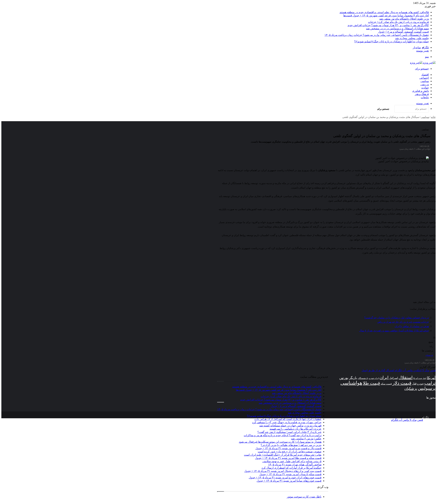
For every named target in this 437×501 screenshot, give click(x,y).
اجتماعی (424, 77)
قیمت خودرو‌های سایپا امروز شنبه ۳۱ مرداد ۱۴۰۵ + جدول (289, 480)
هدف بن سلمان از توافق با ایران (411, 326)
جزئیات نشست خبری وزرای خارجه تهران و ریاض (403, 321)
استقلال (406, 377)
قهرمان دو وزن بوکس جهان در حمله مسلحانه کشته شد (290, 425)
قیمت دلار (401, 383)
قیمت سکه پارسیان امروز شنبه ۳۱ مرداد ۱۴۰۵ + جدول (290, 474)
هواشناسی (351, 383)
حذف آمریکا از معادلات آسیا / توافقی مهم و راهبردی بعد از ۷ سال (394, 330)
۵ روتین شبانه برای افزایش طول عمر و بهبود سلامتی (291, 461)
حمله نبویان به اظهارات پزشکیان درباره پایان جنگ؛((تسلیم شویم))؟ (391, 41)
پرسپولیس (427, 388)
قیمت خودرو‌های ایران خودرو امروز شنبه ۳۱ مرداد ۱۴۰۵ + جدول (285, 477)
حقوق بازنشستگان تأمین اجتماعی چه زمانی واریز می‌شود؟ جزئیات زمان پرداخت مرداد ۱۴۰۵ (377, 35)
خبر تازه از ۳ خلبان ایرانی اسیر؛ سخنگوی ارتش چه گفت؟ (289, 432)
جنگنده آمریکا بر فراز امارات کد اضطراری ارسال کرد (291, 467)
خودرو (420, 383)
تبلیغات (425, 97)
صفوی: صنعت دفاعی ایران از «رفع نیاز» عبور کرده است (289, 451)
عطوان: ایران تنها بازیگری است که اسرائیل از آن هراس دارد (287, 419)
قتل (414, 383)
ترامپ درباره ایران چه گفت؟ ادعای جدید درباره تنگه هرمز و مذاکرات (282, 435)
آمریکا (431, 378)
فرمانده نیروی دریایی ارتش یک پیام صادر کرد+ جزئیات (398, 22)
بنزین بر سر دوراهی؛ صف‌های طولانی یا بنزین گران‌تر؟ (291, 445)
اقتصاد (425, 74)
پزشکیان (410, 388)
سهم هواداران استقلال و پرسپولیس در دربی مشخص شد (397, 28)
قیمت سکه (386, 384)
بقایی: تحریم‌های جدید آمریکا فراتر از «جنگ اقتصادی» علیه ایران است (282, 454)
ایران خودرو (374, 378)
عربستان (429, 355)
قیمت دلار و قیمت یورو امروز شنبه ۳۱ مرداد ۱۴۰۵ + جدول (288, 448)
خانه (433, 117)
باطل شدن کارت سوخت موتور (304, 496)
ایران (384, 377)
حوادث (425, 87)
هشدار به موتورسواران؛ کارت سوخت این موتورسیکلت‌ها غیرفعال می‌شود (280, 441)
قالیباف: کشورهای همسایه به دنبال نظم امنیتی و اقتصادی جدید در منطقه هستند (384, 12)
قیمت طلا (371, 383)
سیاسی (424, 81)
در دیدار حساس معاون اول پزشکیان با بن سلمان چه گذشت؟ (396, 317)
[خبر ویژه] (423, 62)
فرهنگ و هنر (422, 94)
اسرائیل (393, 378)
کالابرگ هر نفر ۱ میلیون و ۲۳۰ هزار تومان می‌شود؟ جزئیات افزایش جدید (388, 25)
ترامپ (430, 383)
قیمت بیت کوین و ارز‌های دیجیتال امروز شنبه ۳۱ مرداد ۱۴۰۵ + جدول (282, 471)
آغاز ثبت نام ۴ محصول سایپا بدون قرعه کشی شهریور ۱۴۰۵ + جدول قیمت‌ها (386, 15)
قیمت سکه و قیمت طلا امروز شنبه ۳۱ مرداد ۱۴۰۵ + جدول (288, 458)
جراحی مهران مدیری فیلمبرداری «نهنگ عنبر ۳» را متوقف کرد (286, 422)
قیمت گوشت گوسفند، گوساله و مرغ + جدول (403, 31)
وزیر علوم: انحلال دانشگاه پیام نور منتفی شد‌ (404, 18)
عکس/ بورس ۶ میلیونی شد (306, 438)
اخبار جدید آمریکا (419, 378)
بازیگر (353, 378)
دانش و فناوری (420, 90)
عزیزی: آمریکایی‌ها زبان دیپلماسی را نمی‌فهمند (295, 428)
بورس (343, 378)
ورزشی (424, 84)
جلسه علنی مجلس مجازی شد (412, 38)
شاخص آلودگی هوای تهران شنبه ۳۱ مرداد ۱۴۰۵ (294, 464)
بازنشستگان (363, 378)
